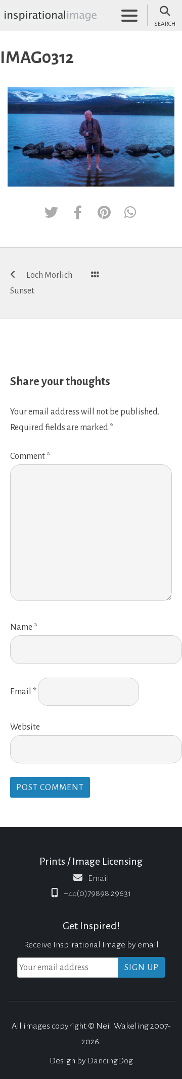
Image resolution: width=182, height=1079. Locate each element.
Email (23, 691)
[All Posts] (95, 275)
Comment (30, 456)
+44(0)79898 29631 (97, 893)
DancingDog (110, 1060)
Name (23, 627)
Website (25, 727)
